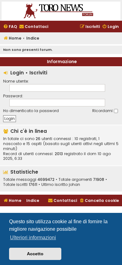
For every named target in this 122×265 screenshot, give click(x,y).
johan (74, 184)
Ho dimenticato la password (31, 110)
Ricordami (103, 110)
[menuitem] (10, 27)
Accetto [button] (35, 253)
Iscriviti (38, 72)
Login (17, 72)
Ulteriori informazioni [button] (33, 237)
